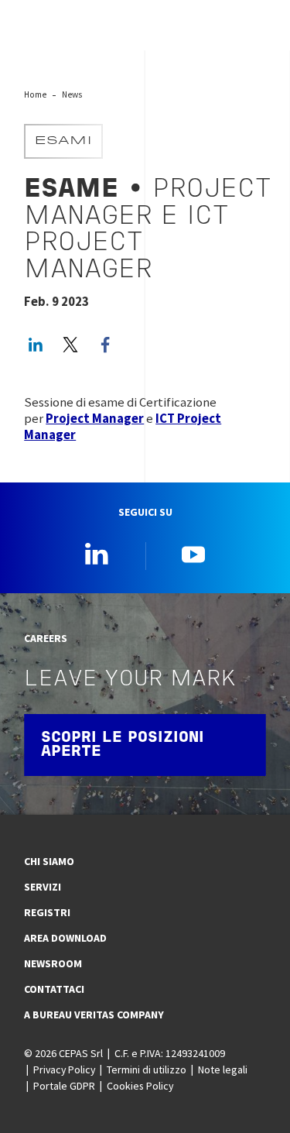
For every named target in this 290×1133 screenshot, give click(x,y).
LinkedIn (35, 344)
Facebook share (105, 344)
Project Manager (95, 418)
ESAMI (63, 141)
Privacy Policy (64, 1069)
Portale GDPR (64, 1086)
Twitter (70, 344)
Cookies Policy (140, 1086)
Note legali (222, 1069)
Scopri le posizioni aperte (122, 745)
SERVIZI (42, 887)
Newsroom (53, 963)
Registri (47, 912)
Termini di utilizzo (146, 1069)
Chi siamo (49, 861)
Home (35, 94)
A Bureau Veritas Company (94, 1014)
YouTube (193, 553)
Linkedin (96, 553)
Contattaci (54, 989)
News (72, 94)
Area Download (65, 938)
